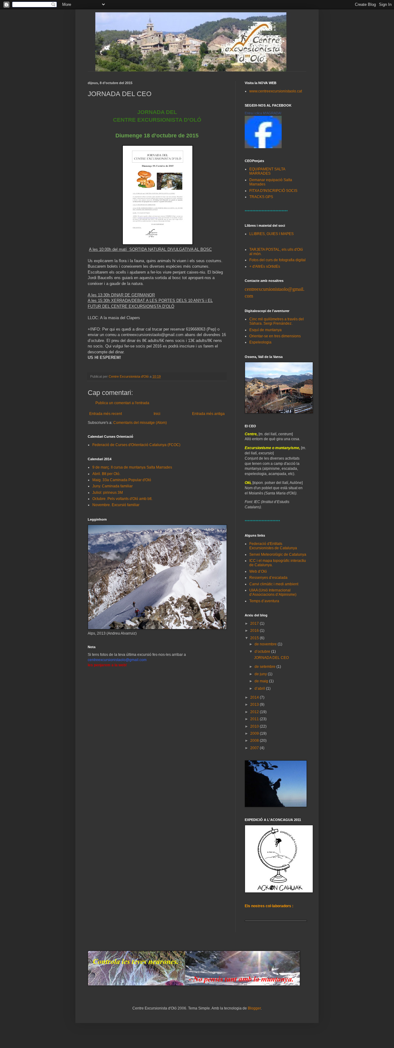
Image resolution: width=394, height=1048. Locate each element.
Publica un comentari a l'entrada (122, 403)
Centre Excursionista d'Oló (129, 376)
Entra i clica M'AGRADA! (263, 113)
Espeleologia (260, 342)
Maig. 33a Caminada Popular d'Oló (121, 480)
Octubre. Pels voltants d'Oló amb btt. (122, 499)
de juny (261, 674)
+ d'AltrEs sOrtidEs (264, 266)
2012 (255, 712)
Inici (157, 414)
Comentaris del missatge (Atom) (140, 422)
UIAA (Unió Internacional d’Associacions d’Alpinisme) (272, 592)
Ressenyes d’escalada (268, 577)
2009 (255, 733)
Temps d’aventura (264, 601)
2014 (255, 697)
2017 (255, 623)
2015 (255, 638)
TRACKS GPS (261, 197)
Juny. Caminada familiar (112, 486)
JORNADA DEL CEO (271, 658)
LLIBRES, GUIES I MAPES (271, 234)
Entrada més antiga (208, 414)
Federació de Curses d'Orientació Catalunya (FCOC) (136, 445)
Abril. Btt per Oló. (106, 474)
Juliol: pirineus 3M (107, 492)
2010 (255, 726)
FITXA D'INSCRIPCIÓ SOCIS (273, 191)
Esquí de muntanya (265, 330)
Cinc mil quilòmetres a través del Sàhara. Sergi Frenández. (276, 321)
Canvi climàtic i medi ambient (273, 584)
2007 (255, 748)
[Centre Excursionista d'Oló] (263, 147)
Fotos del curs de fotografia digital (277, 260)
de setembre (265, 666)
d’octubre (263, 651)
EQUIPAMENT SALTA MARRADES (267, 171)
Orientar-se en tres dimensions (275, 336)
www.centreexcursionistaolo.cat (275, 91)
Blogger (254, 1008)
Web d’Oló (258, 571)
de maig (262, 681)
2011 (255, 719)
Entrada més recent (105, 414)
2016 (255, 630)
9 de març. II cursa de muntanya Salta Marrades (132, 467)
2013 (255, 704)
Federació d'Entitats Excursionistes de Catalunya (273, 546)
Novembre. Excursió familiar (115, 505)
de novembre (266, 644)
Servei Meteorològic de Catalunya (277, 554)
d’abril (260, 688)
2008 (255, 740)
